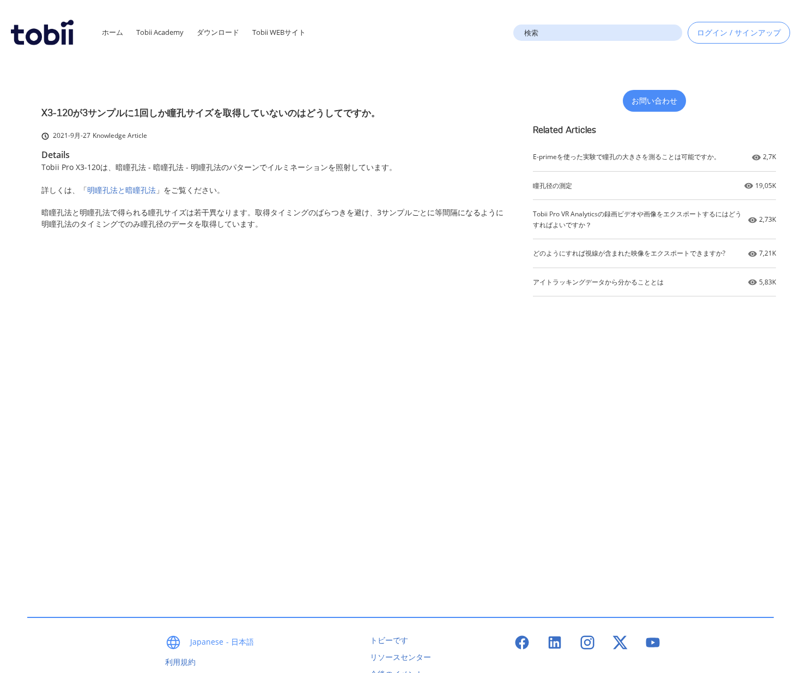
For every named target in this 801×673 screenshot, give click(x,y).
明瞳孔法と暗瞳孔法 (121, 190)
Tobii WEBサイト (279, 32)
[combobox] (597, 33)
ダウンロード (218, 32)
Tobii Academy (160, 32)
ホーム (112, 32)
